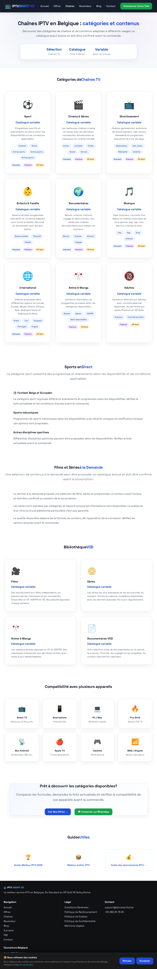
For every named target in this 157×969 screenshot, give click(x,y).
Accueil (44, 6)
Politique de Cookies (76, 916)
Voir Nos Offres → (58, 811)
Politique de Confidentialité (80, 921)
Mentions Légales (74, 925)
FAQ (6, 934)
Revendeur (85, 6)
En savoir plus (26, 964)
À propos (9, 930)
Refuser (127, 960)
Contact (110, 6)
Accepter (145, 960)
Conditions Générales (76, 907)
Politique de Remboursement (81, 911)
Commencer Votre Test (136, 6)
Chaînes (69, 6)
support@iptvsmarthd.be (119, 907)
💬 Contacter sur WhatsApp (93, 811)
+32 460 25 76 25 (114, 911)
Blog (98, 6)
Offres (57, 6)
